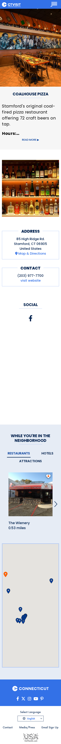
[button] (8, 591)
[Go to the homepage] (11, 4)
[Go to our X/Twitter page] (23, 698)
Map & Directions (32, 253)
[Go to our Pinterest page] (41, 698)
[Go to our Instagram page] (29, 698)
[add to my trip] (48, 476)
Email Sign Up (49, 727)
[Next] (56, 504)
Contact (8, 727)
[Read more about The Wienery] (30, 496)
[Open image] (30, 188)
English (31, 718)
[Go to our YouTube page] (36, 698)
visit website (30, 280)
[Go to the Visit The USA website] (30, 737)
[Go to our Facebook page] (17, 698)
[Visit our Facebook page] (31, 318)
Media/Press (27, 727)
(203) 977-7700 (30, 275)
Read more (29, 140)
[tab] (19, 454)
